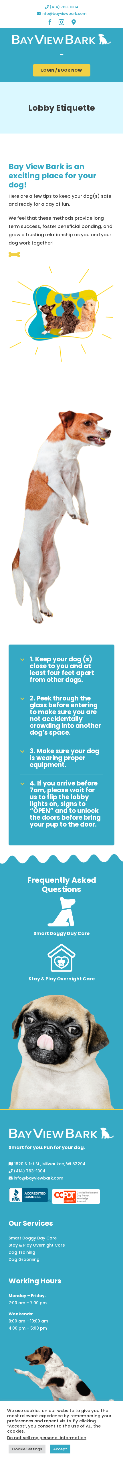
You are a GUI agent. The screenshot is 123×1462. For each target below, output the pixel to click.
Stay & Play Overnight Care (37, 1245)
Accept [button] (60, 1449)
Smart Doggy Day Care (33, 1238)
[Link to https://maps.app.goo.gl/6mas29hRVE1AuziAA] (74, 22)
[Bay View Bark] (61, 36)
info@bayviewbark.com (63, 13)
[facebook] (50, 22)
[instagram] (61, 22)
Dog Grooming (24, 1259)
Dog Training (22, 1252)
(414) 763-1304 (63, 7)
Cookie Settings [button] (27, 1449)
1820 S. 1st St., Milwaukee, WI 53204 (49, 1164)
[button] (61, 669)
